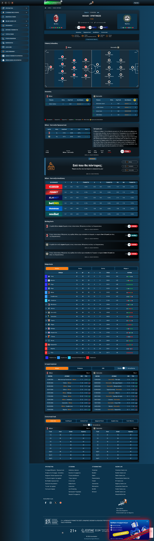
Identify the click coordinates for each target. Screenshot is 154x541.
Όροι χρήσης (119, 508)
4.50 (71, 186)
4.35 (71, 214)
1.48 (65, 186)
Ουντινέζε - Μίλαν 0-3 (93, 39)
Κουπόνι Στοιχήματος (75, 473)
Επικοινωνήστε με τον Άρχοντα (124, 512)
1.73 (124, 192)
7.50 (77, 203)
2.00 (94, 192)
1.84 (100, 214)
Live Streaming (72, 489)
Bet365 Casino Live (120, 491)
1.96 (94, 214)
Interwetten (95, 483)
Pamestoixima (96, 478)
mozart (104, 129)
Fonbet (94, 481)
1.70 (124, 203)
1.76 (124, 214)
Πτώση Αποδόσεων (74, 475)
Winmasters (95, 486)
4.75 (71, 197)
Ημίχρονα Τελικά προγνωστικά (53, 475)
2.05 (118, 192)
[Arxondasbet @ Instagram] (5, 3)
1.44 (65, 192)
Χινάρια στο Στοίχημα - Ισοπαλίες (54, 473)
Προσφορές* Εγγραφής (75, 491)
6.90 (77, 214)
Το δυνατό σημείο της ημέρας (53, 478)
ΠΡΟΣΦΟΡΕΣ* (9, 25)
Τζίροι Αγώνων (73, 478)
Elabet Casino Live (120, 475)
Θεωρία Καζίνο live (120, 494)
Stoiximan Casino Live (121, 470)
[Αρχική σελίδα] (45, 7)
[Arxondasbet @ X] (9, 3)
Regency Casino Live (120, 483)
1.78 (124, 208)
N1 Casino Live (119, 481)
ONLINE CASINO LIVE (11, 21)
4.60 (71, 192)
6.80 (77, 208)
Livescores (71, 486)
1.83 (124, 186)
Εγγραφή (136, 2)
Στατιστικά (72, 481)
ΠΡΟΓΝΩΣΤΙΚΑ (9, 8)
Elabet (93, 475)
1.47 (65, 208)
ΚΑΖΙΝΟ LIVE (118, 466)
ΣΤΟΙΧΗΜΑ (72, 466)
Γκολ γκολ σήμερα (50, 489)
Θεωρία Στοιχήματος (74, 494)
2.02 (94, 186)
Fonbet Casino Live (120, 489)
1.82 (100, 186)
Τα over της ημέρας (50, 486)
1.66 (124, 197)
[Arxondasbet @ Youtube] (12, 3)
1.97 (118, 186)
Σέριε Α (86, 12)
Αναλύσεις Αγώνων (74, 470)
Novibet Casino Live (120, 473)
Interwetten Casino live (121, 486)
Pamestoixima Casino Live (122, 478)
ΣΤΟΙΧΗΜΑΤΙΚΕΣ (96, 466)
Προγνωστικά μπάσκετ (51, 483)
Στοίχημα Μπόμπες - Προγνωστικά (54, 470)
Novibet (94, 473)
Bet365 (94, 489)
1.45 (65, 203)
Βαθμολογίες (72, 483)
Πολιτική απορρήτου (122, 510)
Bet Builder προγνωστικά (51, 481)
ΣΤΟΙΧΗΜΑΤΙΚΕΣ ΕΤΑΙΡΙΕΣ (12, 12)
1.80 (100, 192)
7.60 (77, 192)
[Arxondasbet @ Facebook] (2, 3)
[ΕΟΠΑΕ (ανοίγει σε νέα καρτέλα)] (97, 531)
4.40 (71, 208)
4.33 (71, 203)
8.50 (77, 197)
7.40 (77, 186)
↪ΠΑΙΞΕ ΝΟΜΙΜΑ (121, 534)
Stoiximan (94, 470)
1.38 (65, 197)
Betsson (94, 491)
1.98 (94, 208)
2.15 (118, 197)
